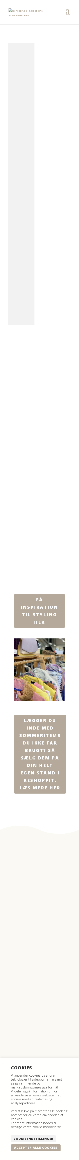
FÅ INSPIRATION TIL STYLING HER (39, 611)
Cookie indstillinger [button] (33, 1139)
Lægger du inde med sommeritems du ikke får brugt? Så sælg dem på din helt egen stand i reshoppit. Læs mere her (40, 754)
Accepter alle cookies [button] (35, 1147)
